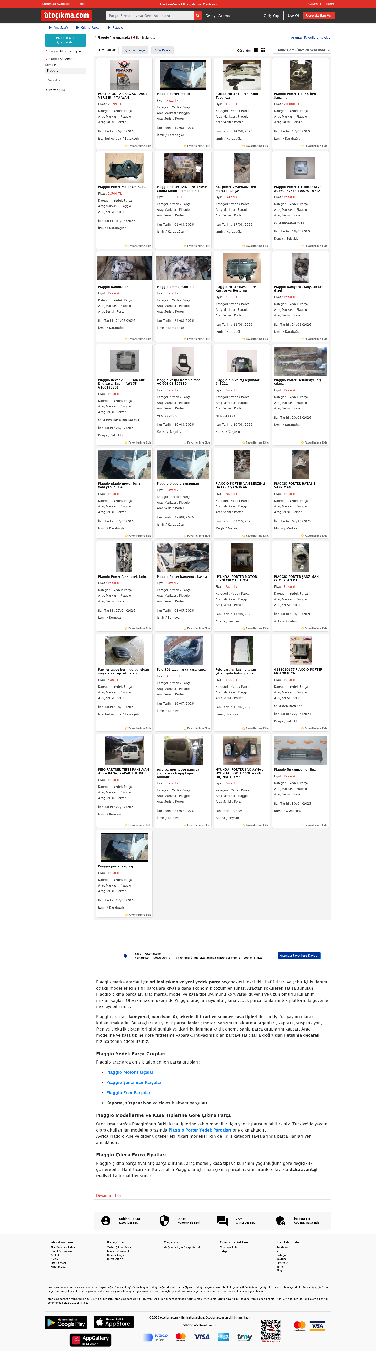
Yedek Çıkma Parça (119, 1247)
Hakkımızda (58, 1266)
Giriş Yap (271, 15)
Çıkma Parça (90, 27)
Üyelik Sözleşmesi (62, 1251)
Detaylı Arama (218, 15)
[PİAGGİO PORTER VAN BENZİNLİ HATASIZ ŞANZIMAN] (242, 464)
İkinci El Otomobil (118, 1251)
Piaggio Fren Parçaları (129, 1092)
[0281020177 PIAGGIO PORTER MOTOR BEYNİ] (300, 650)
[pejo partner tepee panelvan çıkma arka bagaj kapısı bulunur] (183, 750)
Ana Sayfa (61, 27)
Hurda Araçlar (115, 1258)
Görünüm (244, 50)
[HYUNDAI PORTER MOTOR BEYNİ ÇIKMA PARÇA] (242, 557)
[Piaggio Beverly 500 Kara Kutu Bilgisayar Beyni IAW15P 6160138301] (124, 360)
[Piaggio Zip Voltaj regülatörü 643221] (242, 360)
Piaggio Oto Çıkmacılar (65, 40)
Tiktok (280, 1266)
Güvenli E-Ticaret (321, 4)
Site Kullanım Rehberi (64, 1247)
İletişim (224, 1251)
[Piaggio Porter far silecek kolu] (124, 557)
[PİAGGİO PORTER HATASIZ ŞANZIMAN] (300, 464)
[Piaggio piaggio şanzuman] (183, 464)
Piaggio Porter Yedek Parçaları (200, 1130)
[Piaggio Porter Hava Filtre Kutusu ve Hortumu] (242, 267)
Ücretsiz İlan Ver (319, 15)
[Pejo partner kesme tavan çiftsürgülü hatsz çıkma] (242, 650)
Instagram (283, 1255)
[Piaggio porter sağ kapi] (124, 847)
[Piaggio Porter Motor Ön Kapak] (124, 167)
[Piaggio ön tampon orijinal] (300, 750)
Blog (82, 4)
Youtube (282, 1258)
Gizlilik (55, 1255)
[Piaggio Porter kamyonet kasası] (183, 557)
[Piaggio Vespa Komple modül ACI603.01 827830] (183, 360)
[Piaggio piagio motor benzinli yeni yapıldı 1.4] (124, 464)
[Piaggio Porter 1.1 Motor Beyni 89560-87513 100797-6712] (300, 167)
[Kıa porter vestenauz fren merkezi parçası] (242, 167)
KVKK (54, 1258)
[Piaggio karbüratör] (124, 267)
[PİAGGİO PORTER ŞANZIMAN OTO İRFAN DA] (300, 557)
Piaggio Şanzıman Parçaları (134, 1082)
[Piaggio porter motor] (183, 74)
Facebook (282, 1247)
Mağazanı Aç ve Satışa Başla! (182, 1247)
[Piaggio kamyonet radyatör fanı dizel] (300, 267)
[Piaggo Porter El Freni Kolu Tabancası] (242, 74)
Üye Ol (293, 15)
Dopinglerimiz (228, 1247)
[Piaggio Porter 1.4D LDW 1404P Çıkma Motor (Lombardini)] (183, 167)
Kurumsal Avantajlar (57, 4)
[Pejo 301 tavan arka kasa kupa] (183, 650)
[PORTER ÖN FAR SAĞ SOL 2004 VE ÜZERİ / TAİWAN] (124, 74)
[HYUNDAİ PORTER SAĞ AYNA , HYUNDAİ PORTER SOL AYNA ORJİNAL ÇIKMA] (242, 750)
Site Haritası (58, 1262)
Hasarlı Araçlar (116, 1255)
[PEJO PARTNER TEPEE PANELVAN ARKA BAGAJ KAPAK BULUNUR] (124, 750)
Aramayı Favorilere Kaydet (299, 955)
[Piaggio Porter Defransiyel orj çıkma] (300, 360)
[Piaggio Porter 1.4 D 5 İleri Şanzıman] (300, 74)
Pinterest (282, 1262)
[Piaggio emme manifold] (183, 267)
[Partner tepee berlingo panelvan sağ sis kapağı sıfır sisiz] (124, 650)
